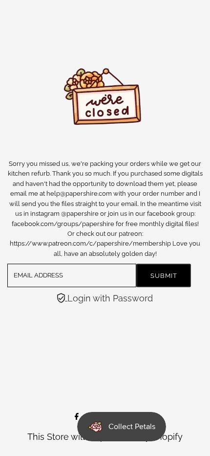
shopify (167, 437)
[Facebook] (77, 416)
